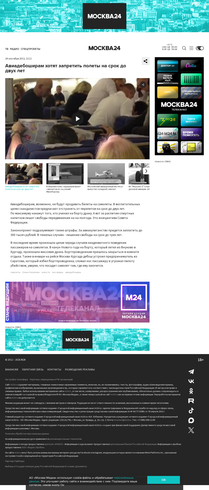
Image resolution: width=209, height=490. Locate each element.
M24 (23, 360)
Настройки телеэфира (16, 379)
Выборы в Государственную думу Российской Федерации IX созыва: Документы (46, 466)
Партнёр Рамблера (14, 461)
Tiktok (191, 410)
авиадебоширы (73, 272)
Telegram (191, 371)
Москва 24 (104, 48)
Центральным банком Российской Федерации (133, 444)
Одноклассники (191, 391)
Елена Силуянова (31, 272)
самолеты (15, 272)
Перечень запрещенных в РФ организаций (51, 379)
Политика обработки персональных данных (27, 433)
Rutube (191, 401)
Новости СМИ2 (13, 327)
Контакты (54, 369)
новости (46, 272)
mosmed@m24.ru (122, 420)
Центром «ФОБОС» (54, 444)
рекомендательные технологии (66, 439)
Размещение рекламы (80, 369)
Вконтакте (191, 381)
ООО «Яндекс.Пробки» (33, 447)
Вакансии (11, 369)
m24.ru (13, 384)
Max (191, 420)
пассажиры (57, 272)
